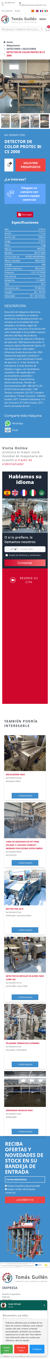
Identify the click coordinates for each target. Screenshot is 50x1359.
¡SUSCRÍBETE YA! (25, 1199)
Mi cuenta (7, 11)
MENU (42, 19)
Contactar (25, 562)
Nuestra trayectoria (11, 1294)
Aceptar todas (6, 1349)
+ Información (25, 795)
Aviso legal (7, 1299)
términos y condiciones (30, 555)
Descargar (26, 214)
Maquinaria (13, 45)
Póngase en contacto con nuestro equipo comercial (29, 194)
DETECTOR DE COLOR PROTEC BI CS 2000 (26, 54)
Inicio (10, 42)
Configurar (37, 1349)
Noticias (6, 1297)
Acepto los (25, 555)
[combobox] (22, 29)
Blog (17, 11)
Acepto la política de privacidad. (24, 1185)
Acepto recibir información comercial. (20, 1191)
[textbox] (22, 29)
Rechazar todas (21, 1349)
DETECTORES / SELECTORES (21, 48)
